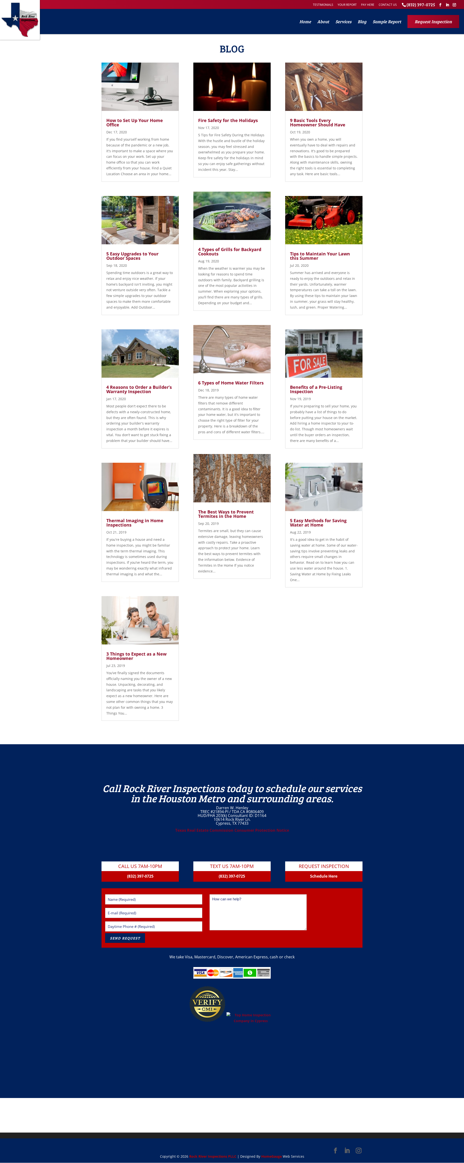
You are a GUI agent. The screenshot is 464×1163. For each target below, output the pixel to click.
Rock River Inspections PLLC (212, 1156)
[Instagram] (454, 5)
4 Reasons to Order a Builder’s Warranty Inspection (139, 389)
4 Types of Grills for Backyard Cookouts (229, 251)
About (323, 21)
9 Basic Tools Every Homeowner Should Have (317, 122)
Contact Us (388, 5)
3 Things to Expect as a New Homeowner (136, 656)
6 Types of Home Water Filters (231, 383)
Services (343, 21)
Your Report (347, 5)
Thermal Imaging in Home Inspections (134, 523)
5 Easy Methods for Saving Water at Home (318, 523)
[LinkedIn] (447, 5)
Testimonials (323, 5)
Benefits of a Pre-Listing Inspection (316, 389)
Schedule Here (323, 876)
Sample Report (387, 21)
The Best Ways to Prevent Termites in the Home (226, 514)
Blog (362, 21)
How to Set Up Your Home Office (134, 122)
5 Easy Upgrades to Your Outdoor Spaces (132, 256)
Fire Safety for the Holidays (228, 120)
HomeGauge (271, 1156)
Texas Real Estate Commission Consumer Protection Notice (232, 830)
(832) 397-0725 (420, 4)
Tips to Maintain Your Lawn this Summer (320, 256)
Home (305, 21)
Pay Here (367, 5)
